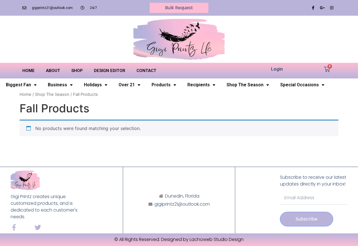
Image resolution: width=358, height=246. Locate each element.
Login (277, 69)
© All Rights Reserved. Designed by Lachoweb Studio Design (179, 239)
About (53, 70)
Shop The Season (245, 84)
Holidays (93, 84)
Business (57, 84)
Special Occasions (299, 84)
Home (28, 70)
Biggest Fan (18, 84)
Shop (77, 70)
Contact (146, 70)
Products (161, 84)
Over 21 (127, 84)
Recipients (198, 84)
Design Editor (109, 70)
